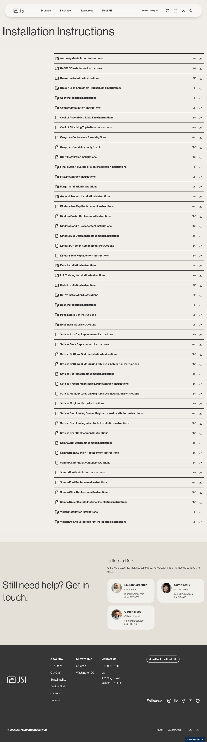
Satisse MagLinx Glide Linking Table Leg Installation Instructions (99, 393)
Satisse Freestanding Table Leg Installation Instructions (94, 383)
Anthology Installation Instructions (81, 58)
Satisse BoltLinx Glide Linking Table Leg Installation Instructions (99, 364)
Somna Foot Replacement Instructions (84, 482)
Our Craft (56, 672)
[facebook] (183, 701)
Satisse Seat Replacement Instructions (84, 433)
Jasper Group (175, 729)
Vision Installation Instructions (79, 511)
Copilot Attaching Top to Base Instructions (86, 127)
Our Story (56, 665)
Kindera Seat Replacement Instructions (84, 255)
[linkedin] (176, 701)
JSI (103, 672)
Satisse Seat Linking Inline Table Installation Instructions (95, 423)
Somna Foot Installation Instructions (82, 472)
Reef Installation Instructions (78, 324)
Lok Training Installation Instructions (82, 275)
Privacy (159, 729)
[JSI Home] (19, 11)
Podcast (55, 700)
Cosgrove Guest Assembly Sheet (80, 147)
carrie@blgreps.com (183, 594)
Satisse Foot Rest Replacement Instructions (87, 373)
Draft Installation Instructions (78, 157)
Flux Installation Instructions (78, 176)
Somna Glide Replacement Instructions (84, 492)
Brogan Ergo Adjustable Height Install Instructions (90, 88)
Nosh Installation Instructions (78, 304)
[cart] (175, 11)
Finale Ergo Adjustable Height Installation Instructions (93, 166)
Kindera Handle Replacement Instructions (86, 226)
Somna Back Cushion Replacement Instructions (89, 452)
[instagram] (169, 701)
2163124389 (180, 597)
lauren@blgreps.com (134, 594)
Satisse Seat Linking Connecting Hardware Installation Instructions (101, 413)
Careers (55, 693)
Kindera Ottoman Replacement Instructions (87, 245)
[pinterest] (198, 701)
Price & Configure (150, 10)
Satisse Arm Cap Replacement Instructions (86, 334)
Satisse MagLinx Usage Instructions (82, 403)
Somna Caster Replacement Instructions (85, 462)
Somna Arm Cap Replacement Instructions (86, 442)
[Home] (16, 680)
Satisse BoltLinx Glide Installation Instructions (88, 354)
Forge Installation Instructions (78, 186)
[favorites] (167, 11)
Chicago (81, 665)
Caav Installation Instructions (78, 97)
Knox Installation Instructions (78, 265)
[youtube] (190, 701)
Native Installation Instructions (79, 295)
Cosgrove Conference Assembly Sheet (83, 137)
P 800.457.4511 (110, 665)
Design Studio (58, 686)
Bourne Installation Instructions (79, 78)
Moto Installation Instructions (78, 285)
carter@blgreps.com (134, 620)
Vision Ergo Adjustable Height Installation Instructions (93, 521)
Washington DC (85, 672)
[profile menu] (184, 11)
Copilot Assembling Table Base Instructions (86, 117)
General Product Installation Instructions (85, 196)
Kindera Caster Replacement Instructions (85, 216)
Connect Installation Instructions (80, 107)
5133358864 (130, 624)
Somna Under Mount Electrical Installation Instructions (93, 502)
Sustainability (58, 679)
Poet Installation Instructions (78, 314)
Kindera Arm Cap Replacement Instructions (87, 206)
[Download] (201, 58)
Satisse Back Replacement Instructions (84, 344)
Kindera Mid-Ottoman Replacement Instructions (89, 235)
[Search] (191, 10)
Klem (189, 729)
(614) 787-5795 (131, 597)
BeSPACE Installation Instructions (81, 68)
